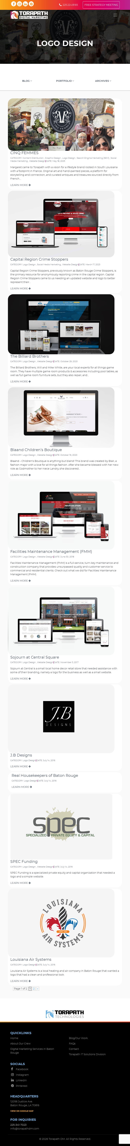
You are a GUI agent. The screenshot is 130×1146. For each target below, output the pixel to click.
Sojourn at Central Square (34, 657)
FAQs (72, 1043)
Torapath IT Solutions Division (87, 1054)
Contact (74, 1049)
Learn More (19, 185)
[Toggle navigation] (115, 15)
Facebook (22, 1069)
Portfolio (64, 81)
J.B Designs (21, 755)
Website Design (37, 161)
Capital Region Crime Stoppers (39, 259)
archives (102, 81)
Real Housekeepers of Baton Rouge (45, 776)
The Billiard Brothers (29, 356)
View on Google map (21, 1111)
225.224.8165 (70, 5)
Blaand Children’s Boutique (36, 450)
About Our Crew (20, 1043)
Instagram (22, 1075)
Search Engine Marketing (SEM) (93, 158)
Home (14, 1038)
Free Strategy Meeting (101, 5)
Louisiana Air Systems (30, 960)
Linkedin (21, 1080)
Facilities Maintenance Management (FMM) (51, 552)
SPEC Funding (24, 862)
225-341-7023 (18, 1125)
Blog (26, 81)
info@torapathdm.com (24, 1128)
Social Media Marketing (49, 265)
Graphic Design (53, 158)
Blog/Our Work (78, 1038)
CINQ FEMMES (24, 153)
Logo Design (68, 158)
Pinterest (21, 1086)
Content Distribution (33, 158)
